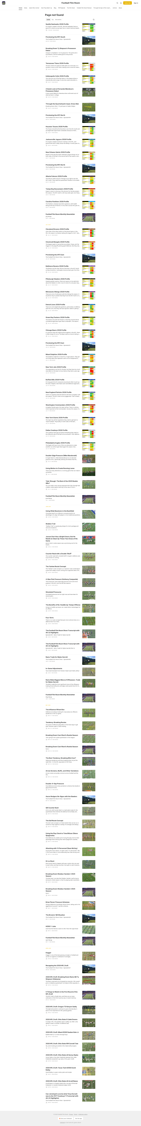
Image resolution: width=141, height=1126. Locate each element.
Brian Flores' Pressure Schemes (58, 902)
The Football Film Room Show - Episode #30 (58, 659)
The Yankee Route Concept (56, 566)
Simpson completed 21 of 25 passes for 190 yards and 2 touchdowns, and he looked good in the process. (61, 53)
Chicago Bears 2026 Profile (56, 330)
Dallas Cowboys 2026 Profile (56, 430)
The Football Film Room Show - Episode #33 (58, 167)
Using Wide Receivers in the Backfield (60, 511)
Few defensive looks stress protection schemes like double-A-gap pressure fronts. (63, 786)
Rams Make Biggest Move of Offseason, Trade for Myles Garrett (63, 681)
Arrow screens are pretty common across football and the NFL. (62, 774)
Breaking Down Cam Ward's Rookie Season (62, 735)
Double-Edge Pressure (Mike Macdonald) (61, 455)
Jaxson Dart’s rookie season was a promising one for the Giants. (61, 544)
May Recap (49, 697)
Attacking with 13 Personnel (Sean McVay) (62, 848)
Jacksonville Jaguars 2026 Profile (58, 139)
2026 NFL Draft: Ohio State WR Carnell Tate (62, 1044)
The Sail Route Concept (54, 821)
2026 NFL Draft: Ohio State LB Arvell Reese (62, 1081)
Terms (75, 1114)
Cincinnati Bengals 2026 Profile (57, 242)
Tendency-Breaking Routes (56, 722)
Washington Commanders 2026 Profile (60, 405)
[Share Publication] (121, 3)
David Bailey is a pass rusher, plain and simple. (59, 1072)
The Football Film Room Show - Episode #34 (58, 117)
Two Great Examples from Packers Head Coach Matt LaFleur (62, 671)
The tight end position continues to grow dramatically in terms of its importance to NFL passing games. (61, 1009)
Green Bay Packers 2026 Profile (58, 317)
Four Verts (50, 618)
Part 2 (47, 749)
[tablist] (54, 19)
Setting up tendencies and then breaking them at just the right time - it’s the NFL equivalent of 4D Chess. (62, 761)
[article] (70, 28)
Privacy (71, 1114)
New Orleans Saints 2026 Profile (58, 152)
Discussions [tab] (58, 19)
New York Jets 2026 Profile (56, 367)
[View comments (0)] (58, 32)
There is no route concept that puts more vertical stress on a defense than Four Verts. (62, 620)
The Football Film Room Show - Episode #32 (58, 257)
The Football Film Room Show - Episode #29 (58, 799)
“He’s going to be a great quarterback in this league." (60, 737)
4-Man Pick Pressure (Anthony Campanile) (62, 579)
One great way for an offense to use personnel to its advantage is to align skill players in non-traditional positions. (63, 514)
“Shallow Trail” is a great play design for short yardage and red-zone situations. (62, 527)
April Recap (49, 940)
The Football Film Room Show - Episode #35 (58, 39)
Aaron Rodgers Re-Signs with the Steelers (61, 796)
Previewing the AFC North (55, 115)
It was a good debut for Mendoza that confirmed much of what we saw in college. (62, 94)
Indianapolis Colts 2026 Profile (57, 76)
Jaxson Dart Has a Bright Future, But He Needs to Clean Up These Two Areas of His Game (62, 539)
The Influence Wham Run (55, 710)
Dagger (48, 953)
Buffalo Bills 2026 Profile (55, 380)
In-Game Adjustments (54, 668)
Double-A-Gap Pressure (55, 784)
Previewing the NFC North (55, 165)
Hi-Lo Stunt (50, 861)
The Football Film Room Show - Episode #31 (58, 345)
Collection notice (82, 1114)
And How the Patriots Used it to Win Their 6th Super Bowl (62, 928)
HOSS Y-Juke (51, 926)
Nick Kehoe (56, 30)
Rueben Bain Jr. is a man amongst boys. (57, 1034)
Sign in (136, 3)
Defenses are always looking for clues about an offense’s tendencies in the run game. (61, 712)
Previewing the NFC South (55, 37)
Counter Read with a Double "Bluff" (59, 554)
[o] (88, 40)
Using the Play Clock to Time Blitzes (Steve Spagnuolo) (62, 834)
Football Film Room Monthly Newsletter (60, 214)
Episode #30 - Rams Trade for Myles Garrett (58, 635)
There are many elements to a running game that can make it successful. (63, 471)
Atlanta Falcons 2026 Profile (56, 176)
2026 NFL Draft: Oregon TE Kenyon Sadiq (61, 1007)
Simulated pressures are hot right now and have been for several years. (62, 595)
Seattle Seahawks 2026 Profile (57, 24)
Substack (62, 1122)
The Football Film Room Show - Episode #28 (58, 917)
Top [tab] (53, 19)
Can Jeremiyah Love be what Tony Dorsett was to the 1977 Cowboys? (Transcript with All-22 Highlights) (62, 1096)
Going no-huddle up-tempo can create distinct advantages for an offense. (63, 608)
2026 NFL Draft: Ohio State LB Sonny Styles (62, 1055)
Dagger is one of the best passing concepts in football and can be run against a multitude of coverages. (62, 955)
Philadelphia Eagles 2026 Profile (58, 443)
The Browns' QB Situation (55, 915)
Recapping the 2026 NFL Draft (57, 965)
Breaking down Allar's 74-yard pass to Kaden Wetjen (60, 106)
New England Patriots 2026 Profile (58, 392)
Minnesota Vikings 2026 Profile (57, 292)
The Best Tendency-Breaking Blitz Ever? (61, 758)
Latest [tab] (48, 19)
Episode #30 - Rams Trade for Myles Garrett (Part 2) (60, 648)
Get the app (78, 1118)
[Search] (117, 3)
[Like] (47, 897)
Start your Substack (66, 1118)
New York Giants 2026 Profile (57, 418)
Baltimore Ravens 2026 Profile (57, 266)
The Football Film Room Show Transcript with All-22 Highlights (62, 632)
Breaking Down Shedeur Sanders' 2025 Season (60, 875)
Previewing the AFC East (55, 255)
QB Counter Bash (52, 808)
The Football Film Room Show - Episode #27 (58, 968)
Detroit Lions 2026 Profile (55, 305)
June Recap (49, 498)
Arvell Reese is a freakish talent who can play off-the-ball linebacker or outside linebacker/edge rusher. (61, 1084)
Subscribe (128, 3)
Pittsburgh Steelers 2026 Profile (58, 279)
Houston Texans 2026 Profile (57, 127)
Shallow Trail (50, 524)
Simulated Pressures (53, 592)
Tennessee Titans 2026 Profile (57, 63)
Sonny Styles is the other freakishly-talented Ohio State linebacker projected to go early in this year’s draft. (61, 1058)
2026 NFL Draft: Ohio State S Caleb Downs (61, 1019)
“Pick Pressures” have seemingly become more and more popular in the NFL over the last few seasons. (62, 582)
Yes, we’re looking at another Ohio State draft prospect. (61, 1046)
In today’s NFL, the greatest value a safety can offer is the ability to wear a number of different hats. (62, 1022)
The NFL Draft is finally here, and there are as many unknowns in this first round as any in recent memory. (61, 997)
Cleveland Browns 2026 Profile (57, 229)
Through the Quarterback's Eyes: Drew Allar (62, 104)
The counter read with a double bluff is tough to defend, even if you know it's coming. (63, 556)
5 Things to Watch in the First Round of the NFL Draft (62, 993)
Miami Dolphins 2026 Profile (56, 354)
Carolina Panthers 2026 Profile (57, 202)
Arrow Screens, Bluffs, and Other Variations (62, 771)
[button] (20, 8)
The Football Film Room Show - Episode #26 (58, 1100)
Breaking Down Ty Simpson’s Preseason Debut (61, 49)
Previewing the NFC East (55, 343)
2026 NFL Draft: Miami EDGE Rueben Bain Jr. (62, 1032)
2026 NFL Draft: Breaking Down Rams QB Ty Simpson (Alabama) (62, 978)
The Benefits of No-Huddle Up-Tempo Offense (63, 605)
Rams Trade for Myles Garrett (57, 657)
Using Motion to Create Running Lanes (60, 468)
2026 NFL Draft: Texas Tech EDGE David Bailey (61, 1069)
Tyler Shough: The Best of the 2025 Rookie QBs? (62, 482)
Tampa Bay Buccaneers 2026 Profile (59, 189)
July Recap (48, 216)
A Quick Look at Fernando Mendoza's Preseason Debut (60, 90)
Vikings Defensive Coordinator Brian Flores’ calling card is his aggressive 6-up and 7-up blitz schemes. (63, 905)
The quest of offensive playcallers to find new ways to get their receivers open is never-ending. (62, 725)
